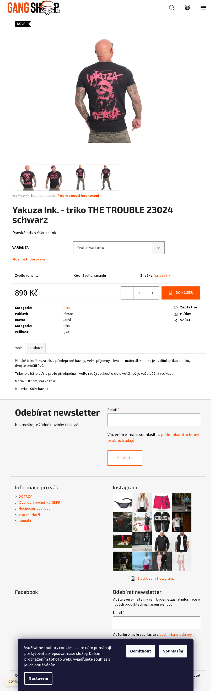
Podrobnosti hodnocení (78, 195)
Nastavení (38, 678)
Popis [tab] (18, 348)
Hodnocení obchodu (34, 508)
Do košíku (184, 292)
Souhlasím (173, 651)
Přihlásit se (125, 458)
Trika (66, 308)
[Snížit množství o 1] (127, 293)
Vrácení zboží (29, 515)
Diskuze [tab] (36, 348)
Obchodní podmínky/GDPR (39, 502)
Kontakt (25, 521)
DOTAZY (25, 496)
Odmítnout (140, 651)
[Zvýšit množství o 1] (152, 293)
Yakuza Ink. (162, 275)
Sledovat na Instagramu (156, 578)
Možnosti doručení (28, 259)
